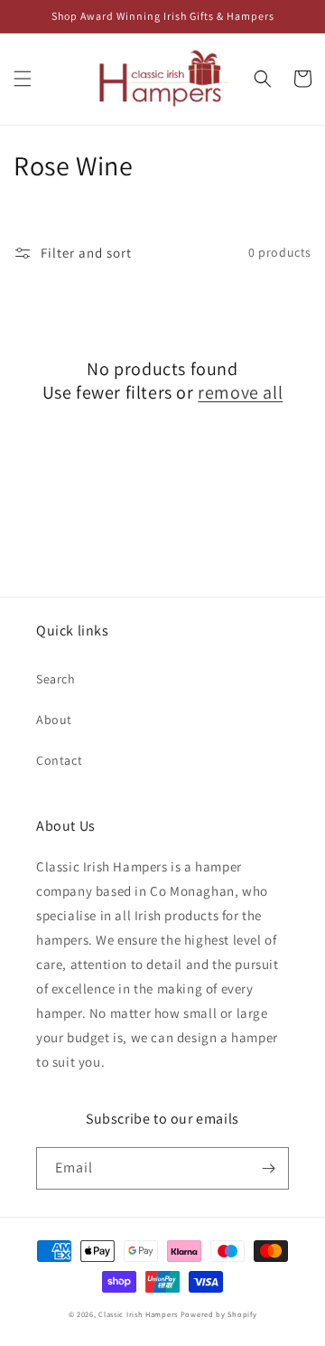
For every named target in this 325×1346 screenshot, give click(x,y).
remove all (240, 392)
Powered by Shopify (219, 1314)
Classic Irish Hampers (138, 1314)
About (54, 719)
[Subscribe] (268, 1168)
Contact (59, 760)
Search (56, 679)
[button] (22, 79)
